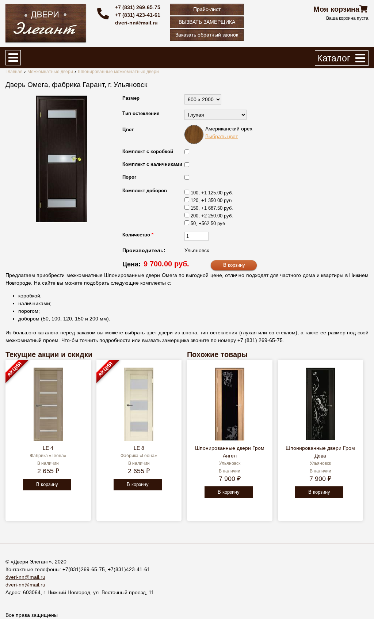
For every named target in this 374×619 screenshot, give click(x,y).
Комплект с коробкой (147, 151)
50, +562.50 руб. (208, 223)
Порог (129, 177)
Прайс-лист (207, 9)
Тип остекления (141, 113)
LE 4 (48, 448)
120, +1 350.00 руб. (212, 200)
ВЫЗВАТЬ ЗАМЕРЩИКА (207, 22)
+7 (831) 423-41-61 (137, 15)
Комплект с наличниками (152, 164)
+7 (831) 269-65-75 (137, 7)
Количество (137, 235)
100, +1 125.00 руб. (212, 192)
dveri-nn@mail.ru (136, 23)
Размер (131, 98)
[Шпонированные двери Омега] (61, 159)
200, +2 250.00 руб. (212, 216)
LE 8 (139, 448)
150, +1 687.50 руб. (212, 208)
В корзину (47, 484)
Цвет (128, 129)
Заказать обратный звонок (206, 35)
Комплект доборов (144, 190)
